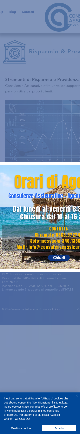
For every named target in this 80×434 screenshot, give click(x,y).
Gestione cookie (21, 428)
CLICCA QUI (22, 419)
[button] (59, 258)
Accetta (59, 428)
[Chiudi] (74, 398)
